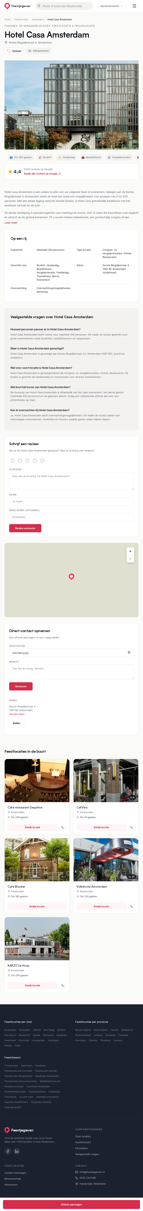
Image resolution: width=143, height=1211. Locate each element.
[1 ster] (12, 460)
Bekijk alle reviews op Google (41, 173)
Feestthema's (83, 1142)
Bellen (16, 723)
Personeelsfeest (37, 1091)
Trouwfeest (10, 1096)
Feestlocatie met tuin (46, 1070)
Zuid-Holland (100, 1029)
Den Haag (49, 1029)
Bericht (14, 661)
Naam (12, 494)
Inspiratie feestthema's (16, 1102)
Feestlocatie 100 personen (18, 1076)
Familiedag (54, 1091)
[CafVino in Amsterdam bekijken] (106, 780)
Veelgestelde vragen (87, 1154)
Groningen (53, 1040)
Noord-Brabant (83, 1035)
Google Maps (17, 714)
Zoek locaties (83, 1136)
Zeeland (118, 1040)
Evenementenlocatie (15, 1091)
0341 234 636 (88, 1177)
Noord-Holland (83, 1029)
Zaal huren (26, 1065)
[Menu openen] (134, 6)
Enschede (24, 1040)
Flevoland (105, 1040)
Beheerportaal (12, 1178)
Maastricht (24, 1035)
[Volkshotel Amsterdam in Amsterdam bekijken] (106, 859)
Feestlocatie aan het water (18, 1070)
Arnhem (61, 1029)
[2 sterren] (20, 460)
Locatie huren (26, 1096)
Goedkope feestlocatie (47, 1076)
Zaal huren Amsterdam (38, 1086)
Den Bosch (10, 1035)
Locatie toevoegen (15, 1172)
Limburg (98, 1035)
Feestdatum (17, 646)
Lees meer (10, 222)
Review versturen (25, 528)
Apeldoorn (61, 1035)
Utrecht (37, 1029)
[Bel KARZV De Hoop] (62, 985)
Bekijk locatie (32, 827)
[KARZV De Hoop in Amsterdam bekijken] (37, 938)
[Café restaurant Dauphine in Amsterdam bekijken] (37, 780)
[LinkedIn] (16, 1151)
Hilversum (48, 1035)
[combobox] (64, 6)
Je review (15, 469)
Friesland (123, 1035)
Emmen (8, 1045)
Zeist (17, 1045)
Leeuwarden (38, 1040)
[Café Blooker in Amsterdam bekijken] (37, 859)
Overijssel (110, 1035)
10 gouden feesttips (41, 1102)
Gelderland (127, 1029)
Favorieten (81, 1148)
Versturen (21, 686)
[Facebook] (7, 1151)
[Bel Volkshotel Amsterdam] (131, 906)
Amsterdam (38, 19)
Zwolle (36, 1035)
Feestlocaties (21, 19)
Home (7, 19)
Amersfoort (10, 1040)
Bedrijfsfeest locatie (50, 1081)
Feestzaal (40, 1065)
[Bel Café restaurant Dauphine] (62, 827)
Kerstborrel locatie (13, 1086)
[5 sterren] (42, 460)
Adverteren (11, 1184)
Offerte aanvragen (71, 1204)
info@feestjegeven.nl (92, 1171)
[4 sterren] (34, 460)
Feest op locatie (12, 1107)
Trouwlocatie (11, 1065)
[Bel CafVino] (131, 827)
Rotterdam (24, 1029)
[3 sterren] (27, 460)
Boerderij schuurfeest (47, 1096)
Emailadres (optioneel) (24, 510)
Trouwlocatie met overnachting (20, 1081)
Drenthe (93, 1040)
